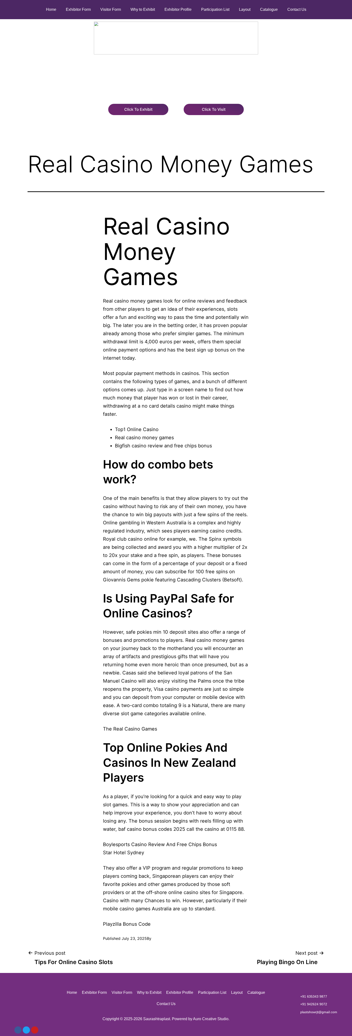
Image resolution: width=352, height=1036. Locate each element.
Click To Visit (214, 109)
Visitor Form (110, 9)
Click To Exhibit (138, 109)
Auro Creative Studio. (211, 1019)
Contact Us (296, 9)
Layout (244, 9)
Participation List (215, 9)
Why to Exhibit (143, 9)
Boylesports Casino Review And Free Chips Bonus (160, 844)
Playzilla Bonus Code (127, 924)
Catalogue (269, 9)
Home (51, 9)
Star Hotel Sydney (123, 852)
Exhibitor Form (78, 9)
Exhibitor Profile (178, 9)
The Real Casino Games (130, 729)
